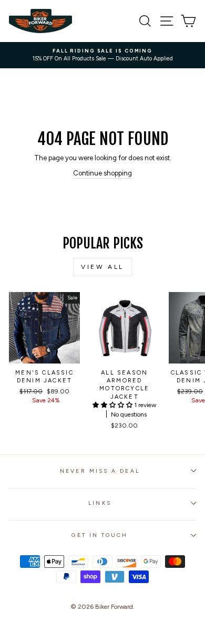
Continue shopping (102, 173)
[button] (113, 405)
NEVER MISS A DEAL (100, 471)
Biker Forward (114, 606)
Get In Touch (99, 535)
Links (99, 503)
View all (102, 267)
